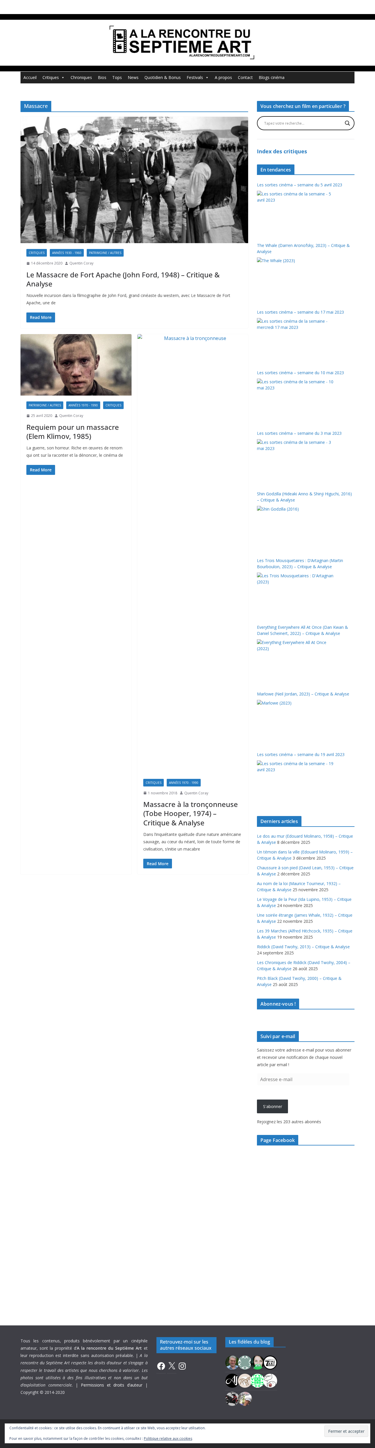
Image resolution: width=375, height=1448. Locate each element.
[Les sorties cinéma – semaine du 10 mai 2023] (296, 400)
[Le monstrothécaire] (270, 1380)
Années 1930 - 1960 (66, 253)
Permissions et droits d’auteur (111, 1385)
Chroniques (81, 77)
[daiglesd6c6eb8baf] (245, 1362)
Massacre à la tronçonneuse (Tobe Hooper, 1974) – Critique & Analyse (190, 813)
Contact (245, 77)
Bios (102, 77)
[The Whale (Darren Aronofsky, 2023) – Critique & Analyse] (296, 279)
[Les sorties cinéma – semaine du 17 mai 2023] (296, 340)
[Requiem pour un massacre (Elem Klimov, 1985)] (76, 365)
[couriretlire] (245, 1398)
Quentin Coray (81, 263)
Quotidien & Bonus (162, 77)
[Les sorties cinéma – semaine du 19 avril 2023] (296, 782)
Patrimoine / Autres (105, 253)
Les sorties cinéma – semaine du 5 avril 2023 (299, 185)
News (133, 77)
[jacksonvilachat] (232, 1380)
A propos (223, 77)
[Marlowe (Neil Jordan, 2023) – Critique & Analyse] (296, 722)
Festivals (195, 77)
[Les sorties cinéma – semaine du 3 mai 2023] (296, 461)
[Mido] (257, 1362)
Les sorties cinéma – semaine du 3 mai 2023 (299, 433)
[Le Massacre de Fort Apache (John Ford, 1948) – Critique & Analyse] (134, 180)
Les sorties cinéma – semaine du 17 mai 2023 (300, 312)
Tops (117, 77)
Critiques (50, 77)
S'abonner (272, 1106)
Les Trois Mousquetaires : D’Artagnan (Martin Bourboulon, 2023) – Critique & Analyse (300, 563)
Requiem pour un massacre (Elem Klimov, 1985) (72, 431)
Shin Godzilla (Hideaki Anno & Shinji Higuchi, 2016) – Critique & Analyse (304, 497)
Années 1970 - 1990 (83, 405)
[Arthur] (245, 1380)
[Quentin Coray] (270, 1362)
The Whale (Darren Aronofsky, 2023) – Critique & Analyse (303, 248)
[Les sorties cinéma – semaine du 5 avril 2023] (296, 213)
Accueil (30, 77)
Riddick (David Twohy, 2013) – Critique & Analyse (303, 946)
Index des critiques (282, 151)
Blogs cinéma (271, 77)
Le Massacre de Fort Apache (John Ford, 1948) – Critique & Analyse (123, 279)
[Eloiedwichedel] (232, 1398)
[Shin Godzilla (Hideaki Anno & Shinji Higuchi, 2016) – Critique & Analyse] (296, 528)
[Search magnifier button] (347, 123)
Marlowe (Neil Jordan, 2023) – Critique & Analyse (303, 694)
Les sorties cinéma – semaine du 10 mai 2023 (300, 372)
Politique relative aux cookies (168, 1438)
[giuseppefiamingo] (232, 1362)
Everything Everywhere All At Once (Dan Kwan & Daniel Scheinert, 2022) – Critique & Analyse (302, 630)
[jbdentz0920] (257, 1380)
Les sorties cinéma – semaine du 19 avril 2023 (301, 754)
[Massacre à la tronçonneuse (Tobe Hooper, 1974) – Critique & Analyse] (192, 553)
